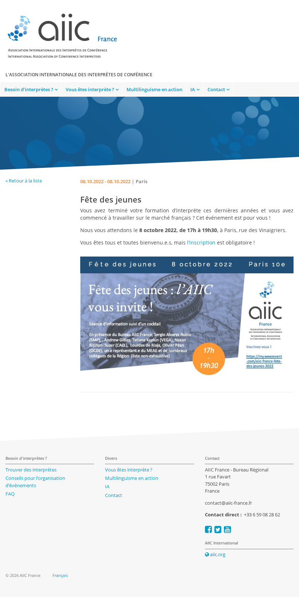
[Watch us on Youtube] (227, 529)
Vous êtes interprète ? (90, 89)
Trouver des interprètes (31, 469)
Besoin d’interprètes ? (28, 89)
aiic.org (217, 554)
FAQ (10, 493)
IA (192, 89)
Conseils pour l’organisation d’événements (35, 482)
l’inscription (201, 242)
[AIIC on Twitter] (217, 529)
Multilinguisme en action (154, 89)
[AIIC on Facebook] (208, 529)
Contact (216, 89)
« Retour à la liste (23, 180)
